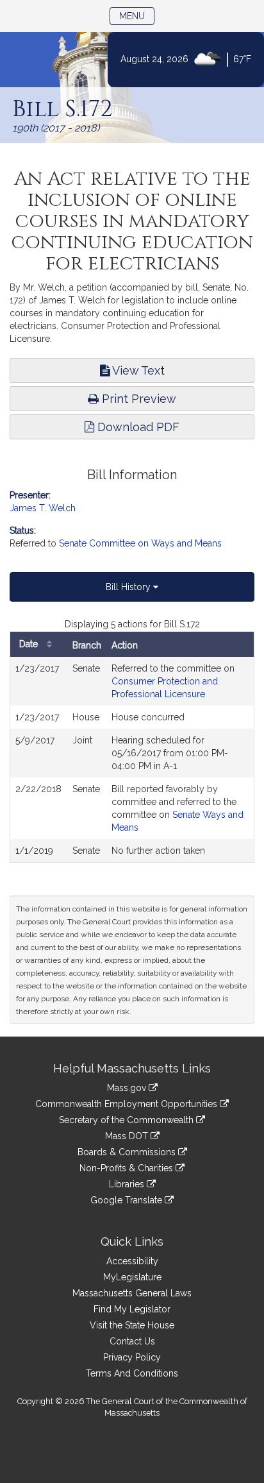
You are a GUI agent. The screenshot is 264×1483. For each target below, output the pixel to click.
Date (29, 644)
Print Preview (137, 398)
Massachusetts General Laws (132, 1293)
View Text (137, 370)
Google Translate (127, 1200)
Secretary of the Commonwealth (127, 1120)
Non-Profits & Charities (127, 1168)
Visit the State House (132, 1325)
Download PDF (136, 427)
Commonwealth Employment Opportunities (127, 1104)
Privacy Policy (132, 1357)
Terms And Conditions (132, 1373)
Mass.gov (128, 1088)
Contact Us (132, 1341)
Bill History (129, 587)
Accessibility (132, 1261)
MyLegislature (132, 1277)
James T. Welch (43, 508)
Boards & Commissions (128, 1152)
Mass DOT (128, 1136)
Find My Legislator (132, 1309)
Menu (136, 15)
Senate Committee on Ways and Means (140, 543)
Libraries (128, 1184)
